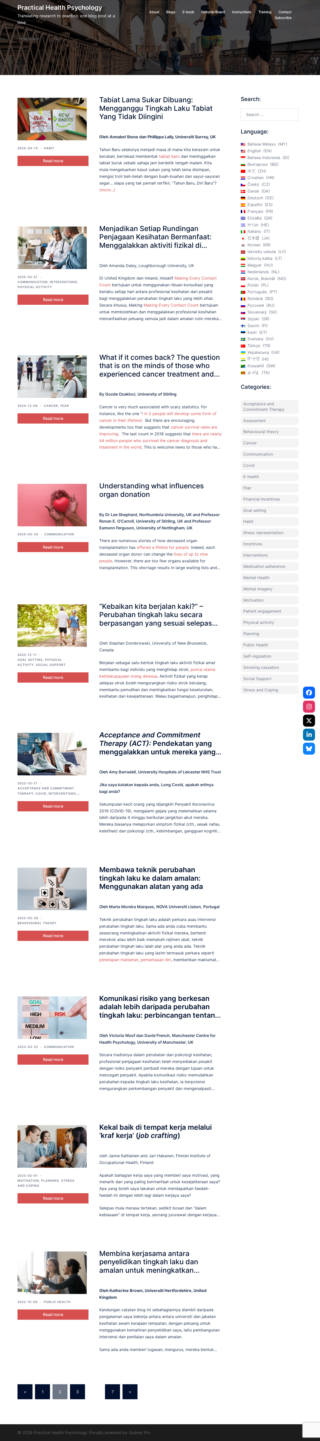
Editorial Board (213, 12)
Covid (41, 793)
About (154, 12)
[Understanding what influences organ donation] (52, 505)
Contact (285, 12)
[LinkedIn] (309, 735)
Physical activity (35, 287)
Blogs (171, 12)
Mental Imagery (257, 588)
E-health (251, 476)
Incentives (252, 543)
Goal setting (30, 660)
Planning (50, 1180)
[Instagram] (309, 707)
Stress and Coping (260, 689)
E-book (188, 12)
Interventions (63, 282)
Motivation (28, 1180)
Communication (33, 282)
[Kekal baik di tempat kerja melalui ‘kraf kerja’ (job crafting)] (52, 1146)
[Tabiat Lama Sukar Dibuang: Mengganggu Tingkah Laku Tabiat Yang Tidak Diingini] (52, 119)
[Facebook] (309, 693)
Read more (53, 160)
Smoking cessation (261, 667)
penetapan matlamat (118, 959)
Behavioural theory (37, 923)
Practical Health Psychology (60, 7)
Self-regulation (257, 656)
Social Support (51, 665)
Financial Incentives (261, 499)
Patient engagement (262, 611)
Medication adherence (264, 566)
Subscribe (283, 18)
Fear (64, 406)
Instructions (242, 12)
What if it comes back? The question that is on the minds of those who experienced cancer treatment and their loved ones (159, 370)
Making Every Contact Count (171, 305)
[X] (309, 721)
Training (265, 12)
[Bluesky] (309, 749)
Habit (49, 148)
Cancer (51, 406)
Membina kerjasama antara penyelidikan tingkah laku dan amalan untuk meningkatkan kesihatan (148, 1266)
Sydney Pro (139, 1432)
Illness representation (263, 532)
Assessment (254, 420)
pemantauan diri (155, 959)
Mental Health (256, 577)
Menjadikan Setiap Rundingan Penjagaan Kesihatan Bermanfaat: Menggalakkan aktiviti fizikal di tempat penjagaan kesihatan (155, 241)
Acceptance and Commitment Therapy (263, 406)
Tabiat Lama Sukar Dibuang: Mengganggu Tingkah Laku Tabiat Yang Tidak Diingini (155, 108)
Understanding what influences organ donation (151, 490)
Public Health (57, 1302)
